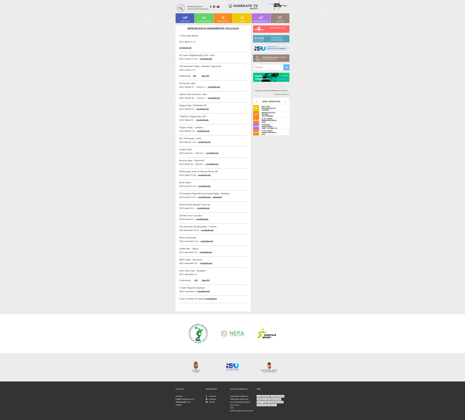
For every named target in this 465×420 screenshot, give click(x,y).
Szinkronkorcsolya (261, 21)
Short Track (185, 21)
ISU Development (271, 48)
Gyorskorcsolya (204, 21)
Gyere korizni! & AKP (277, 28)
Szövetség (280, 21)
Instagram (212, 399)
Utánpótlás (271, 405)
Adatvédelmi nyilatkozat (239, 396)
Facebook (212, 396)
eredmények (185, 47)
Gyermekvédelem (263, 396)
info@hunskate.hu (187, 399)
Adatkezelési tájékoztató (239, 399)
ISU (194, 75)
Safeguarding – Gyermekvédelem (277, 38)
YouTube (212, 402)
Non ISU (205, 75)
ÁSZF (232, 408)
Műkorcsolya (223, 21)
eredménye (211, 298)
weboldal (217, 197)
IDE (272, 90)
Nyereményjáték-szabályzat (240, 402)
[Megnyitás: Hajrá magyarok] (271, 77)
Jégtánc (242, 21)
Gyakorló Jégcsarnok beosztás (241, 411)
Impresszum (234, 405)
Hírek (259, 399)
